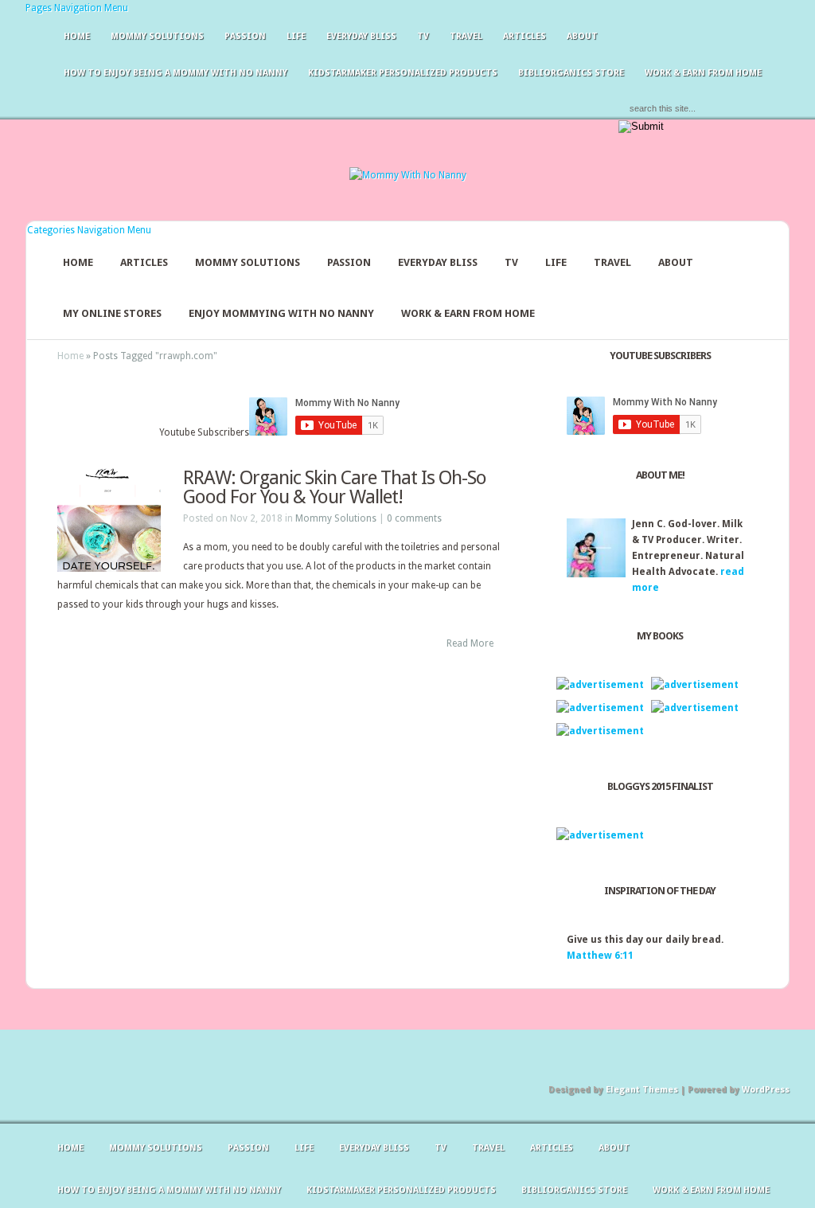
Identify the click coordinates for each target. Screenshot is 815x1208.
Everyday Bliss (361, 36)
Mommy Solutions (157, 36)
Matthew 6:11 (600, 955)
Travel (466, 36)
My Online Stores (112, 313)
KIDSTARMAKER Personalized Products (402, 73)
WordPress (766, 1090)
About (582, 36)
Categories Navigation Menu (89, 230)
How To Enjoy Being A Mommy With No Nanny (175, 73)
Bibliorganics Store (571, 73)
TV (423, 36)
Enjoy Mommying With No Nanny (281, 313)
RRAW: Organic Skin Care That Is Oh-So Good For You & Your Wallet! (334, 487)
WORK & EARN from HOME (703, 73)
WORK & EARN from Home (468, 313)
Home (77, 36)
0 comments (414, 518)
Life (296, 36)
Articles (524, 36)
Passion (245, 36)
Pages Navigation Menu (76, 8)
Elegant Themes (642, 1090)
